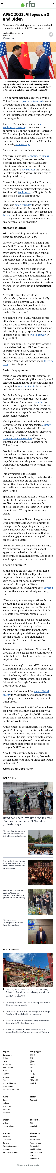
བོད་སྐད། (32, 1074)
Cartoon (6, 1100)
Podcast (33, 1100)
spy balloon (28, 169)
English (33, 1083)
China (5, 1058)
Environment (8, 1086)
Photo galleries (9, 1126)
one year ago (22, 144)
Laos (5, 1061)
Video (5, 1123)
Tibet (5, 1071)
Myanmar (7, 1064)
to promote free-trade (31, 101)
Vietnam (6, 1077)
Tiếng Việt (34, 1080)
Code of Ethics (36, 1152)
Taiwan (7, 215)
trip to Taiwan (38, 334)
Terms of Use (35, 1143)
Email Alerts (35, 1126)
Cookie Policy (35, 1149)
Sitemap (6, 1149)
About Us (34, 1137)
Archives (6, 1112)
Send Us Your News (10, 1152)
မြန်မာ (32, 1061)
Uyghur (6, 1074)
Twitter (6, 1143)
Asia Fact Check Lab (11, 1089)
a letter (39, 402)
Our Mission (35, 1140)
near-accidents (26, 386)
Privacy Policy (35, 1146)
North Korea (8, 1067)
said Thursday (23, 204)
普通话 (32, 1055)
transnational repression (17, 438)
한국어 (32, 1064)
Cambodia (7, 1055)
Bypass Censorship (10, 1146)
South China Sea (9, 1083)
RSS (31, 1123)
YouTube (6, 1137)
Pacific (5, 1080)
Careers (33, 1155)
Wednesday (24, 192)
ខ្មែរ (31, 1071)
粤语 (31, 1058)
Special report (8, 1106)
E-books (6, 1109)
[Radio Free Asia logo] (28, 4)
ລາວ (31, 1067)
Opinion (6, 1103)
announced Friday (38, 155)
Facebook (7, 1140)
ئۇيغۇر (32, 1077)
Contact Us (34, 1159)
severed (48, 587)
